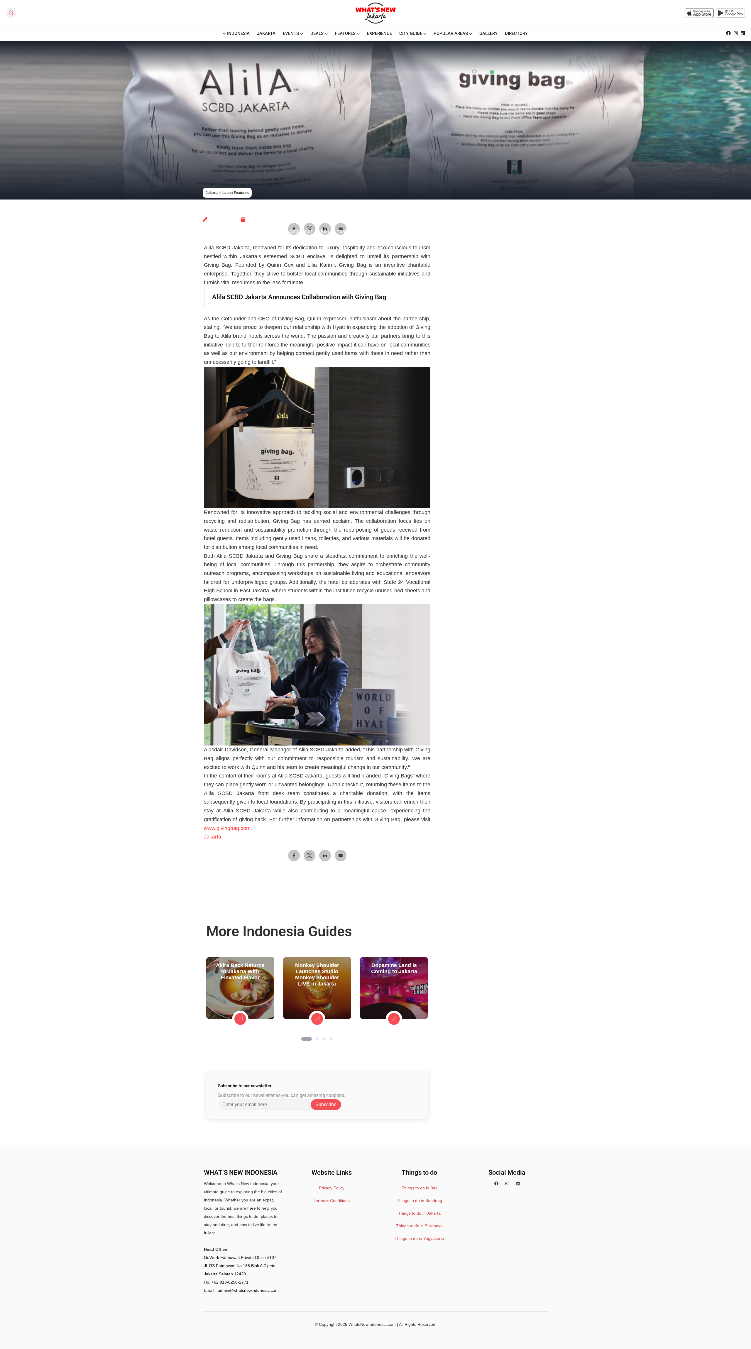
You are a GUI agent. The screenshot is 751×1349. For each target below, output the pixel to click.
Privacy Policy (331, 1188)
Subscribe (325, 1104)
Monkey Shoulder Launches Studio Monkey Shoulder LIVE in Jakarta (317, 974)
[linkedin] (518, 1183)
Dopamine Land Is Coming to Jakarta (394, 968)
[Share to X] (309, 855)
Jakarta (212, 837)
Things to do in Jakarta (419, 1213)
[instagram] (507, 1183)
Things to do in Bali (419, 1188)
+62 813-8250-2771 (230, 1282)
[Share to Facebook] (294, 855)
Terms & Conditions (332, 1200)
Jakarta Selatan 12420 (225, 1274)
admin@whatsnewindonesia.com (248, 1290)
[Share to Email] (340, 855)
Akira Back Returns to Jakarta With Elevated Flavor (240, 971)
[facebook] (496, 1183)
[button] (306, 1039)
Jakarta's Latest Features (227, 193)
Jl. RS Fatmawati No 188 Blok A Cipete (239, 1265)
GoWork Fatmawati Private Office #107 (240, 1257)
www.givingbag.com (227, 828)
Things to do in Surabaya (419, 1225)
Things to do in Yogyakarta (419, 1238)
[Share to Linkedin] (325, 855)
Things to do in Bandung (419, 1200)
